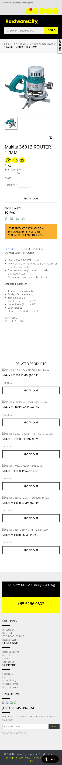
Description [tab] (13, 249)
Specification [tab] (33, 249)
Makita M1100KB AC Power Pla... (21, 407)
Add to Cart (31, 198)
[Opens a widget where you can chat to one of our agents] (50, 759)
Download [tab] (12, 252)
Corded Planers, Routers (42, 43)
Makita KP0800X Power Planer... (20, 471)
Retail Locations (10, 651)
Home (5, 43)
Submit (54, 726)
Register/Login (9, 639)
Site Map (9, 757)
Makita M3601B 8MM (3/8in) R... (21, 535)
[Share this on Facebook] (46, 138)
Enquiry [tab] (28, 252)
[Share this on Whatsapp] (54, 138)
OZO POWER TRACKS (13, 636)
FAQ (4, 677)
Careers (6, 658)
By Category (8, 629)
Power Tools (19, 43)
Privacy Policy (9, 680)
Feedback (7, 673)
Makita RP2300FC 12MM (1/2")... (21, 439)
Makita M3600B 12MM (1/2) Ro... (21, 503)
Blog (31, 760)
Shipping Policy (10, 687)
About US (7, 655)
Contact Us (8, 661)
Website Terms (10, 683)
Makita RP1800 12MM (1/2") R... (20, 375)
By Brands (7, 633)
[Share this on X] (50, 136)
